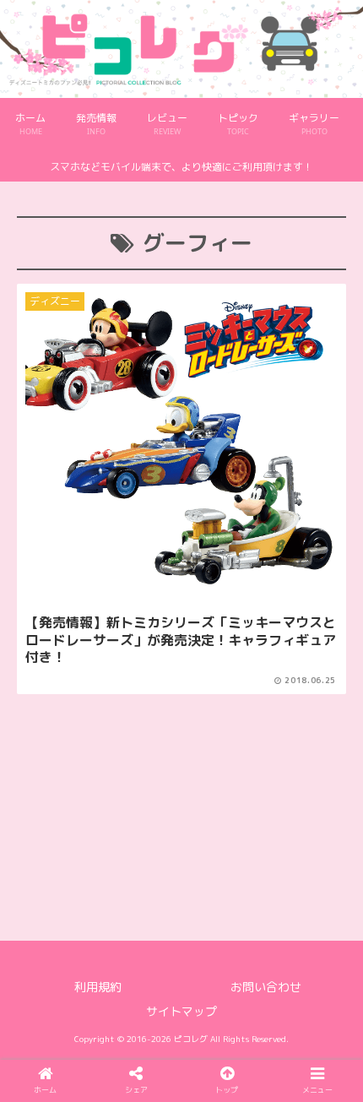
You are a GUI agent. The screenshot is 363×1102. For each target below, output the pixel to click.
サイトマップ (181, 1011)
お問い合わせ (265, 987)
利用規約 (98, 987)
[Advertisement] (181, 770)
